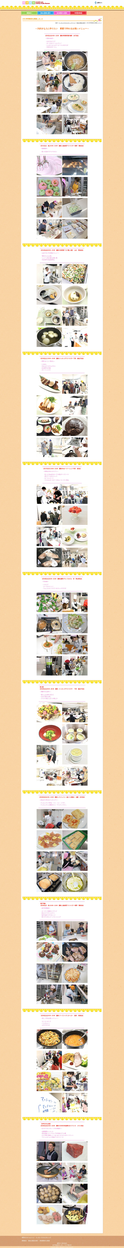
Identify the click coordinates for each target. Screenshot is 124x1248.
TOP (56, 23)
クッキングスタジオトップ (43, 1237)
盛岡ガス (99, 2)
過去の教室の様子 (46, 13)
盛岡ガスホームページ (28, 1237)
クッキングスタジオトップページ (67, 23)
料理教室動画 (78, 13)
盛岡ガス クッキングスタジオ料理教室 (37, 3)
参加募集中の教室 (62, 13)
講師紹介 (29, 13)
